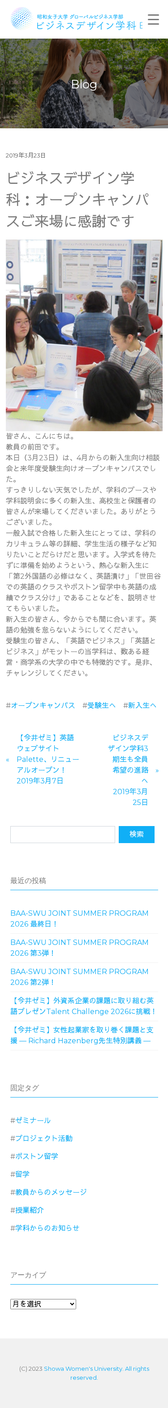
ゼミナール (33, 1120)
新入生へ (142, 705)
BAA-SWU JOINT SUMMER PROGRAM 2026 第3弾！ (79, 948)
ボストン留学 (36, 1156)
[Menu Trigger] (153, 19)
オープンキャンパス (43, 705)
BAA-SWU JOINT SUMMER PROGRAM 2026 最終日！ (79, 918)
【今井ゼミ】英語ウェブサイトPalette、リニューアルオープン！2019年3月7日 (48, 759)
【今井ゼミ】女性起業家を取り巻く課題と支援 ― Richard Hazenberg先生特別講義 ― (82, 1035)
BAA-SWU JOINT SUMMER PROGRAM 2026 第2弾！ (79, 977)
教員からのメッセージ (51, 1192)
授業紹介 (29, 1210)
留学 (22, 1174)
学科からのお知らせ (47, 1228)
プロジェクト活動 (44, 1138)
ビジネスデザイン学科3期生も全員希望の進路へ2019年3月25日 (128, 770)
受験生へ (101, 705)
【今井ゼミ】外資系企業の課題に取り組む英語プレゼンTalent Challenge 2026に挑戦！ (83, 1006)
